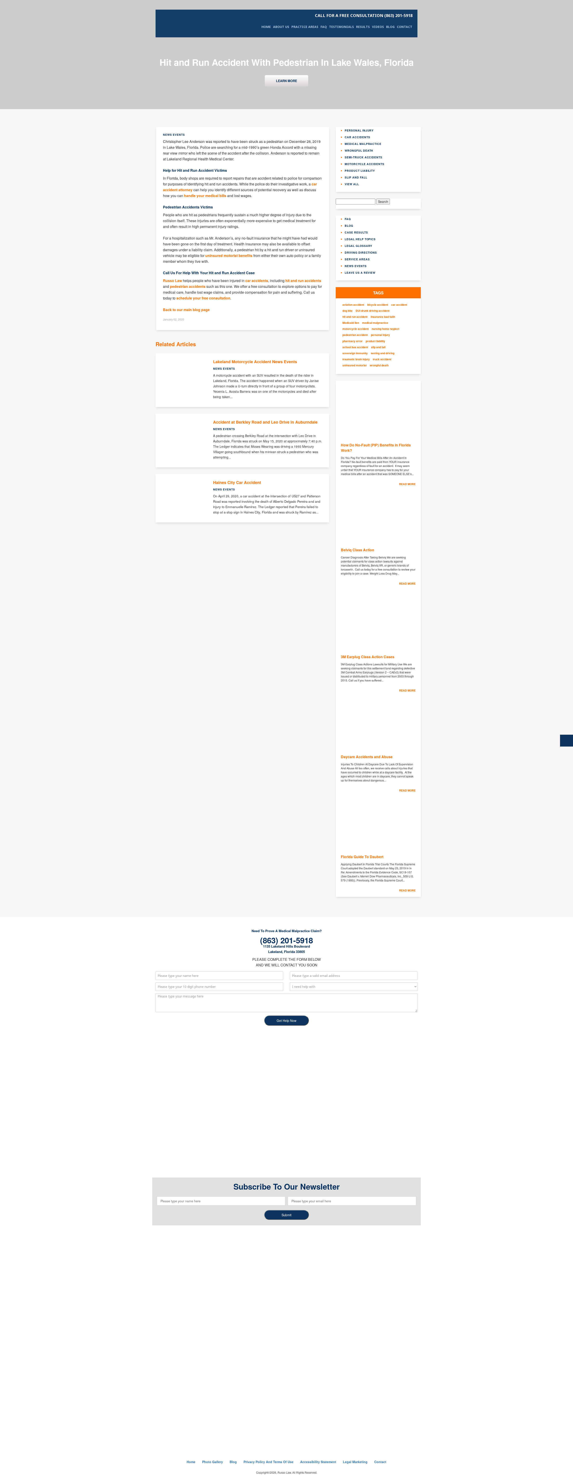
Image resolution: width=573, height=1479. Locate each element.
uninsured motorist (354, 365)
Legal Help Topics (360, 239)
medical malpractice (375, 323)
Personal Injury (359, 130)
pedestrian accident (355, 335)
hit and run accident (355, 317)
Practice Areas (304, 27)
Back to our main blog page (186, 309)
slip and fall (378, 347)
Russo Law (172, 280)
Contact (404, 27)
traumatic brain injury (356, 359)
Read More (407, 484)
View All (352, 184)
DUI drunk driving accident (372, 311)
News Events (356, 266)
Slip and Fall (356, 177)
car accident (399, 305)
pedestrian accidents (187, 286)
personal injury (380, 335)
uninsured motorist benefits (228, 255)
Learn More (286, 81)
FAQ (324, 27)
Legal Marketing (355, 1462)
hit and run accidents (303, 280)
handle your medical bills (205, 195)
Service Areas (357, 259)
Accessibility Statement (318, 1462)
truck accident (382, 359)
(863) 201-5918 (364, 15)
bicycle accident (377, 305)
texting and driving (382, 353)
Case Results (356, 232)
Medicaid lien (350, 323)
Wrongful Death (359, 151)
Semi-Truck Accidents (363, 157)
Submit (286, 1215)
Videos (378, 27)
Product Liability (360, 171)
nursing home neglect (385, 329)
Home (266, 27)
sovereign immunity (355, 353)
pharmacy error (352, 341)
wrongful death (379, 365)
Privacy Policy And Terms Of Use (268, 1462)
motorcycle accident (355, 329)
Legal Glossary (358, 246)
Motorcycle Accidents (364, 164)
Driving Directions (361, 252)
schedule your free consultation (203, 298)
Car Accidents (357, 137)
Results (363, 27)
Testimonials (341, 27)
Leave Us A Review (360, 273)
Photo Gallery (212, 1462)
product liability (375, 341)
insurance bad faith (383, 317)
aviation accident (353, 305)
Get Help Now (286, 1020)
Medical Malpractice (363, 144)
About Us (281, 27)
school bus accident (355, 347)
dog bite (347, 311)
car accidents (256, 280)
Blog (390, 27)
